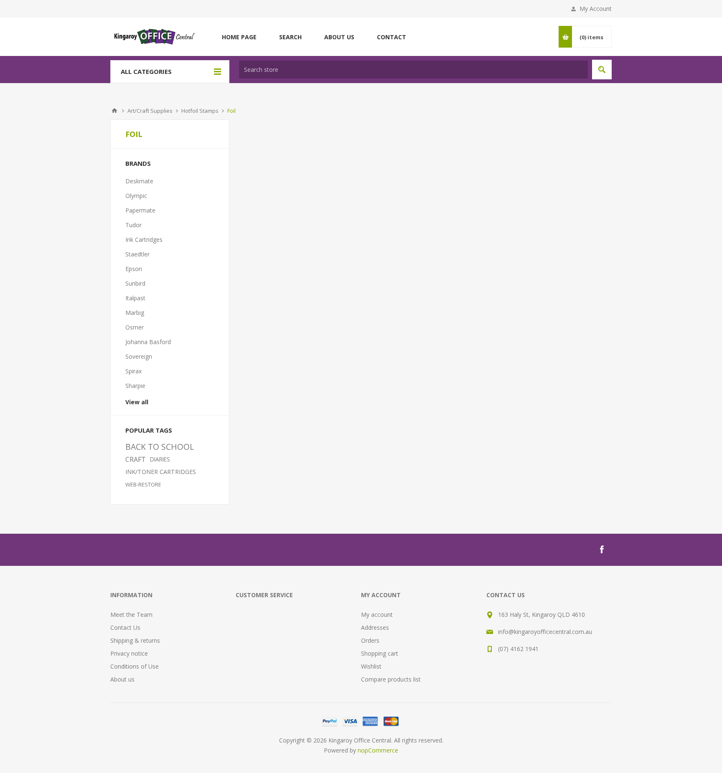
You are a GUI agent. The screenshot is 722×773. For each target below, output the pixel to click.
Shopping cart (379, 653)
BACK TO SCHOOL (159, 446)
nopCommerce (378, 750)
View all (136, 402)
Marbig (134, 313)
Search (602, 69)
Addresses (375, 627)
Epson (133, 269)
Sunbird (135, 283)
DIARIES (160, 459)
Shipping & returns (135, 640)
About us (122, 679)
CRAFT (135, 459)
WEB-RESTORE (143, 484)
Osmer (134, 327)
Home (114, 110)
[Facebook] (601, 549)
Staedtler (137, 254)
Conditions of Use (134, 666)
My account (377, 614)
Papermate (140, 210)
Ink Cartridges (144, 239)
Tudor (133, 225)
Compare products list (391, 679)
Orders (370, 640)
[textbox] (413, 70)
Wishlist (371, 666)
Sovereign (138, 356)
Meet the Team (131, 614)
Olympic (136, 196)
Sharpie (135, 386)
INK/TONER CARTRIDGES (160, 472)
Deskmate (139, 181)
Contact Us (125, 627)
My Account (596, 9)
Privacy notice (129, 653)
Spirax (133, 371)
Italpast (135, 298)
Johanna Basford (148, 342)
